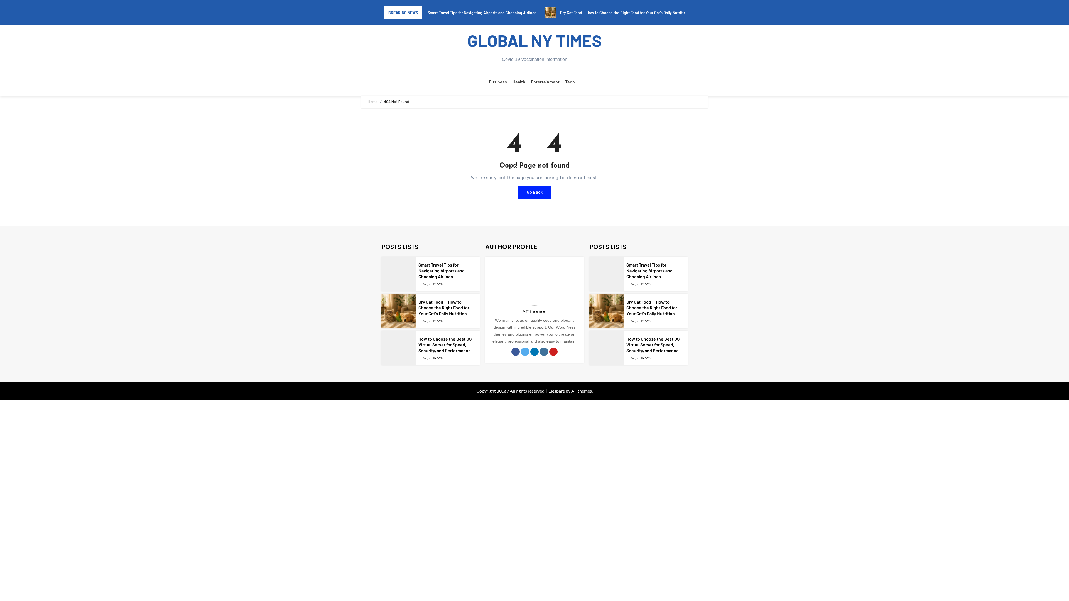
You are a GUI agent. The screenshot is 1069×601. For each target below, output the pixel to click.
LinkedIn (534, 352)
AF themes (534, 311)
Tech (570, 81)
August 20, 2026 (432, 358)
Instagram (544, 352)
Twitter (525, 352)
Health (519, 81)
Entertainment (545, 81)
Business (498, 81)
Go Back (535, 192)
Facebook (515, 352)
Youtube (553, 352)
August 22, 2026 (432, 284)
